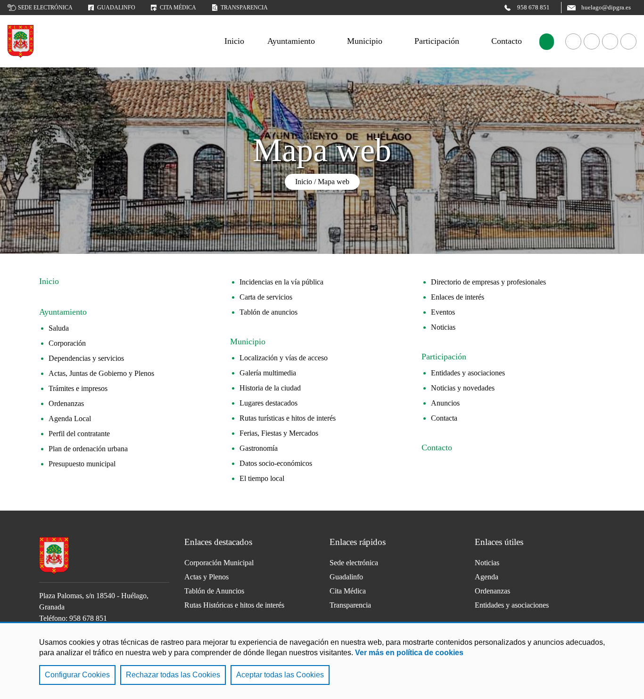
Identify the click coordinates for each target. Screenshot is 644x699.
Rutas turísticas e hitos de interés (287, 418)
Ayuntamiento (291, 41)
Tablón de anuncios (268, 312)
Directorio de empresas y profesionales (488, 282)
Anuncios (445, 403)
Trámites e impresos (78, 388)
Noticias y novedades (463, 388)
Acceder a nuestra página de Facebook (573, 41)
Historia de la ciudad (270, 388)
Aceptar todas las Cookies (280, 675)
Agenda (486, 577)
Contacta (444, 418)
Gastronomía (258, 448)
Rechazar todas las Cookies (173, 675)
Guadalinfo (116, 7)
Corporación (67, 343)
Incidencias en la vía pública (281, 282)
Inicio (303, 182)
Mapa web (333, 182)
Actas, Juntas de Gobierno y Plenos (101, 373)
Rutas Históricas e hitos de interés (234, 605)
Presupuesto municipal (82, 464)
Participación (436, 41)
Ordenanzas (66, 403)
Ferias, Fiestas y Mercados (278, 433)
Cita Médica (348, 591)
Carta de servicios (265, 297)
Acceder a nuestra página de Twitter (610, 41)
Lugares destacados (268, 403)
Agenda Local (70, 419)
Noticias (443, 327)
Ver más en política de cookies (409, 653)
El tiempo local (261, 478)
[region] (322, 660)
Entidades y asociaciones (468, 373)
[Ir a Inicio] (20, 41)
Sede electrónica (45, 7)
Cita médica (178, 7)
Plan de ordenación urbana (88, 449)
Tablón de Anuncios (214, 591)
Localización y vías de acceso (283, 358)
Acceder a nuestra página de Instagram (628, 41)
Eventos (443, 312)
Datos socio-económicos (275, 463)
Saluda (59, 328)
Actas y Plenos (206, 577)
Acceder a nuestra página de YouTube (592, 41)
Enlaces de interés (457, 297)
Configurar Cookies (77, 675)
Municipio (364, 41)
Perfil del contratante (79, 434)
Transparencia (244, 7)
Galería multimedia (267, 373)
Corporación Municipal (219, 563)
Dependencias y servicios (86, 358)
